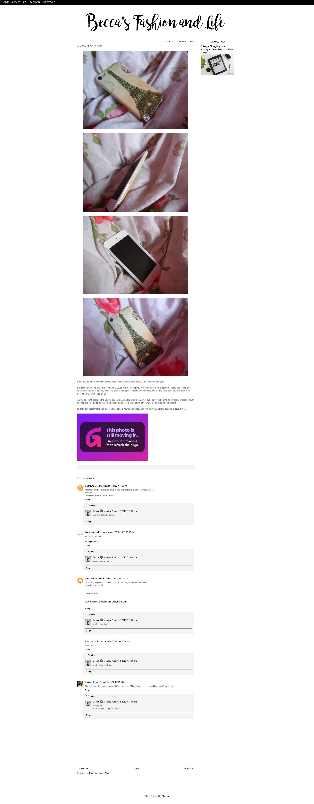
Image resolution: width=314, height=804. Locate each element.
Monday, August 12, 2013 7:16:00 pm (120, 661)
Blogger (165, 796)
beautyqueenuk (92, 532)
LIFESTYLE (49, 2)
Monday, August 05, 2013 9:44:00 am (111, 486)
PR (24, 2)
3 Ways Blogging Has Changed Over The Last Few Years (217, 49)
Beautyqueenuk (92, 542)
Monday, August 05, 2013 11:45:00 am (117, 532)
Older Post (188, 768)
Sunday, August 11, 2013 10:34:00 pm (109, 682)
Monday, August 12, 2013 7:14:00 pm (120, 620)
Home (136, 768)
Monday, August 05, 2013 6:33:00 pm (113, 641)
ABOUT (16, 2)
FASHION (35, 2)
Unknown (89, 486)
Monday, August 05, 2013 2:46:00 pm (111, 578)
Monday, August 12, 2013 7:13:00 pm (120, 557)
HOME (5, 2)
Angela (88, 682)
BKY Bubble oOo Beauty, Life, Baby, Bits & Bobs (106, 602)
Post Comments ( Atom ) (100, 773)
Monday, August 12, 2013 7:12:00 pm (120, 511)
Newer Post (83, 768)
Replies (91, 505)
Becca (96, 511)
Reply (87, 499)
